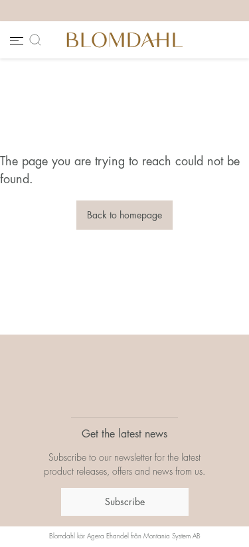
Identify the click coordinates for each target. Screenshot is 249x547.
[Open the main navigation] (15, 40)
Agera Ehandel (108, 536)
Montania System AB (172, 536)
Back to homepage (124, 215)
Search (38, 40)
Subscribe (125, 502)
